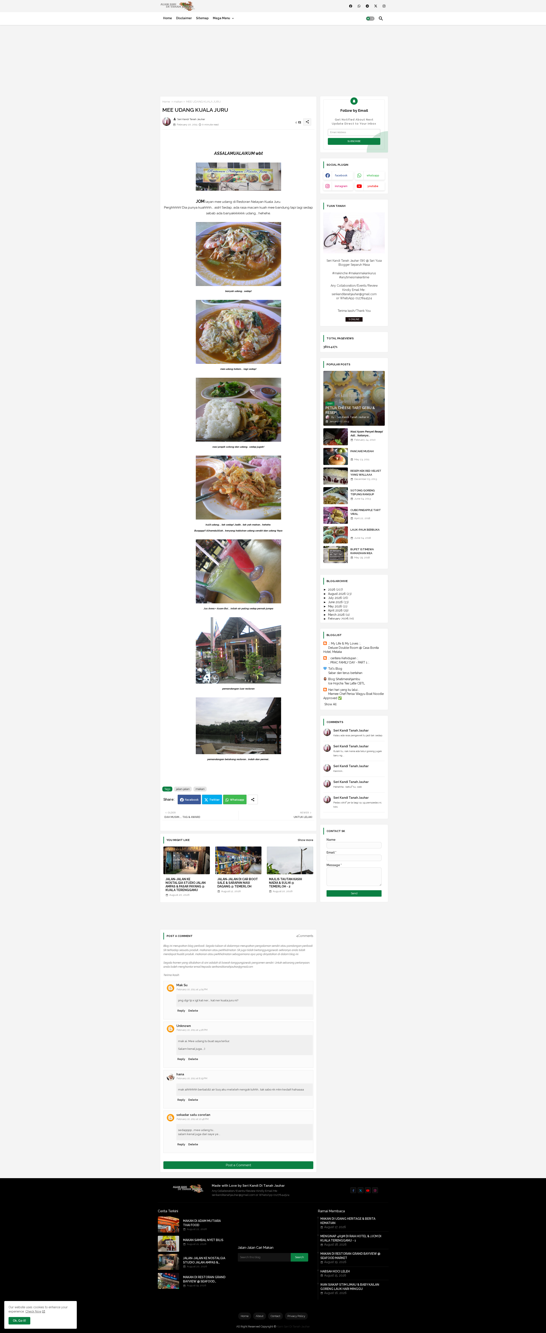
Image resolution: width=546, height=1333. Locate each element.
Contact (275, 1316)
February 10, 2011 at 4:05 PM (192, 989)
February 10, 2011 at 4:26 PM (192, 1030)
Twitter (214, 799)
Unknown (183, 1026)
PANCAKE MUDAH (362, 451)
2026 (332, 589)
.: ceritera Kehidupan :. (343, 658)
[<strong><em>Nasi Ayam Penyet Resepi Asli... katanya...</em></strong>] (335, 436)
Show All (330, 704)
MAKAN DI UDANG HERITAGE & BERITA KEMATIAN (347, 1221)
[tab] (167, 18)
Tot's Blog (335, 668)
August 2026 (337, 593)
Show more (305, 840)
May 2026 (335, 606)
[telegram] (367, 6)
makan (178, 101)
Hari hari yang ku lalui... (343, 689)
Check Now (33, 1311)
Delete (193, 1010)
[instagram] (384, 6)
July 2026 (335, 598)
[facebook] (350, 6)
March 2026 (337, 614)
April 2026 (335, 610)
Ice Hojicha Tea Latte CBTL (346, 683)
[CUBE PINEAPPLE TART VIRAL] (335, 515)
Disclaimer (184, 18)
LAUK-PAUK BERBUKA (365, 529)
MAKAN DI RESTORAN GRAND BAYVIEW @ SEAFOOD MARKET (204, 1279)
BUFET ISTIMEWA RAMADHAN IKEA (362, 551)
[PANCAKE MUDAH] (335, 456)
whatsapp (373, 175)
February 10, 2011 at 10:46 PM (193, 1119)
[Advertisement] (273, 60)
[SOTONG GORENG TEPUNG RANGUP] (335, 495)
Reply (181, 1010)
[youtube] (368, 1190)
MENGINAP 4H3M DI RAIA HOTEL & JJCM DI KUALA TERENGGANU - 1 (350, 1238)
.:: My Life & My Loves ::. (344, 643)
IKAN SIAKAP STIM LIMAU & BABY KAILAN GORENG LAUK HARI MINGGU (349, 1287)
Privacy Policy (296, 1316)
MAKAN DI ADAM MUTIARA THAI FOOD (202, 1223)
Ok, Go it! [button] (19, 1320)
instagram (341, 186)
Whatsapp (237, 799)
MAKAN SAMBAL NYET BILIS (203, 1240)
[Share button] (253, 799)
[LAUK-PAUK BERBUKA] (335, 534)
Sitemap (202, 18)
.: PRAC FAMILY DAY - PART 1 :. (348, 662)
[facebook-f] (353, 1190)
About (259, 1316)
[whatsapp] (359, 6)
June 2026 (336, 602)
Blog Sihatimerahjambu (344, 679)
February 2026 (338, 618)
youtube (372, 186)
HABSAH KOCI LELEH (335, 1271)
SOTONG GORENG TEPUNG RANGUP (362, 492)
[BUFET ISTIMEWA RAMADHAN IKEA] (335, 554)
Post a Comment (238, 1165)
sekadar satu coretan (193, 1115)
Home (167, 18)
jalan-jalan (183, 789)
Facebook (192, 799)
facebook (341, 175)
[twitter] (375, 6)
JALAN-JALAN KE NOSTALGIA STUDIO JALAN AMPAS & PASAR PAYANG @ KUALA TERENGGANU (186, 884)
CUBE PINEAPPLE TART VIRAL (365, 511)
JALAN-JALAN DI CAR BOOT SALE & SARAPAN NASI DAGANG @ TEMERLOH (237, 882)
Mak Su (181, 985)
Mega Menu (221, 18)
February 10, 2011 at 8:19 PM (192, 1078)
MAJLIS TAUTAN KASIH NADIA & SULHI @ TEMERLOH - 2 (285, 882)
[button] (370, 18)
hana (180, 1074)
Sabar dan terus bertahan (345, 673)
